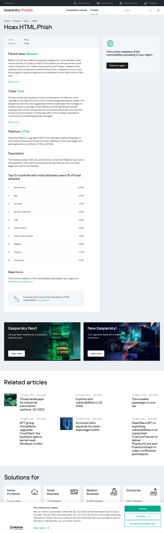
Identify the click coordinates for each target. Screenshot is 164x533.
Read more (13, 81)
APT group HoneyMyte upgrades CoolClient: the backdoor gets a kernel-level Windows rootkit (31, 433)
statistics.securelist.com (20, 281)
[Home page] (19, 10)
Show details (39, 528)
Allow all (142, 509)
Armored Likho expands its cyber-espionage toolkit (88, 426)
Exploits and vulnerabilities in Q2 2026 (89, 402)
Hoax (26, 21)
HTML (34, 21)
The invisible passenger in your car (144, 402)
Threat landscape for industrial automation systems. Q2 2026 (32, 404)
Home (6, 21)
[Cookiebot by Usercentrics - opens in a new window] (16, 528)
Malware (32, 54)
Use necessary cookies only (142, 524)
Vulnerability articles (76, 10)
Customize (141, 516)
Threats (94, 10)
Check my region (117, 65)
